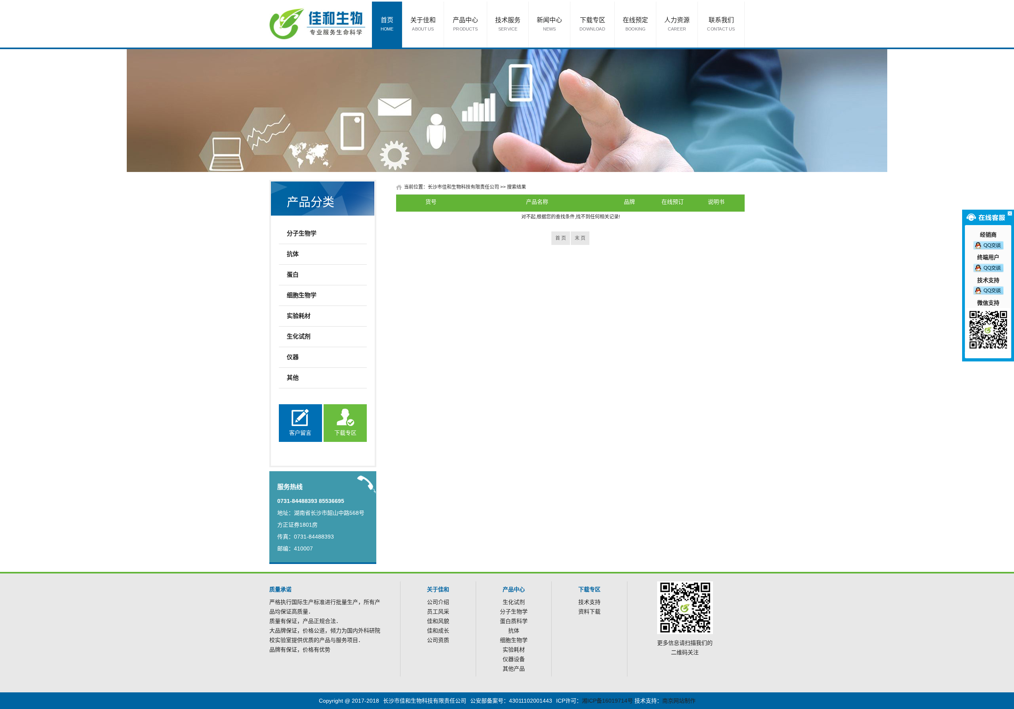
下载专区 (592, 24)
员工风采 (438, 611)
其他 (293, 377)
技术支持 (589, 602)
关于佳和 (423, 24)
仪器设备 (514, 659)
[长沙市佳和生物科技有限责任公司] (317, 23)
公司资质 (438, 640)
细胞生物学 (301, 295)
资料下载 (589, 611)
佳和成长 (438, 630)
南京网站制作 (679, 701)
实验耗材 (299, 315)
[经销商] (988, 245)
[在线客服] (1010, 213)
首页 (387, 24)
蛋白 (293, 274)
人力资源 (677, 24)
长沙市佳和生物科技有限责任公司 (463, 187)
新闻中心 (549, 24)
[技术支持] (988, 290)
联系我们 (721, 24)
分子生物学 (301, 233)
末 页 (580, 238)
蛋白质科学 (514, 621)
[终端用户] (988, 267)
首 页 (560, 238)
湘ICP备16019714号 (607, 701)
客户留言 (300, 433)
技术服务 (507, 24)
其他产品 (514, 668)
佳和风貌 (438, 621)
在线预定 (635, 24)
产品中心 (465, 24)
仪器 (293, 357)
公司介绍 (438, 602)
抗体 (293, 253)
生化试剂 (299, 336)
